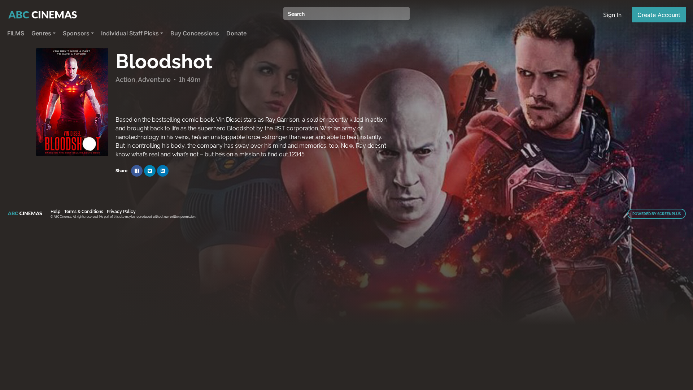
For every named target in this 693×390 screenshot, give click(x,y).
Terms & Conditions (83, 211)
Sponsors (76, 33)
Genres (41, 33)
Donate (236, 33)
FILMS (15, 33)
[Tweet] (150, 171)
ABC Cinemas (43, 14)
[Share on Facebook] (137, 171)
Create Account (658, 14)
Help (56, 211)
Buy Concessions (194, 33)
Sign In (612, 14)
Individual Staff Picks (130, 33)
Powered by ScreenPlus (656, 213)
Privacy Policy (121, 211)
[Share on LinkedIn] (163, 171)
